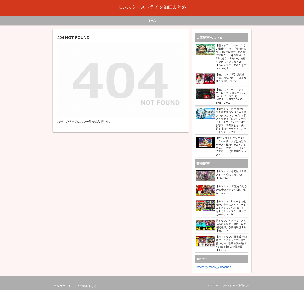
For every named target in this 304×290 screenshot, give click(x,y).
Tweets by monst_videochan (213, 267)
